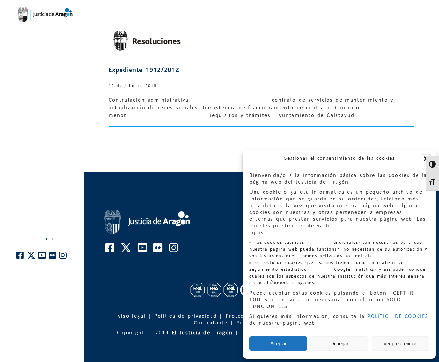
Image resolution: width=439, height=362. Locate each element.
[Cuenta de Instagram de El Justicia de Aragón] (63, 257)
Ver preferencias (400, 343)
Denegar (339, 343)
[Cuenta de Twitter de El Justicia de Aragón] (31, 257)
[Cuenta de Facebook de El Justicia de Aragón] (20, 257)
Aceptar (278, 343)
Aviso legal (130, 316)
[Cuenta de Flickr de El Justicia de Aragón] (53, 257)
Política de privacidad (185, 316)
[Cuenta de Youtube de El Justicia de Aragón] (42, 257)
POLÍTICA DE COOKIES (397, 316)
